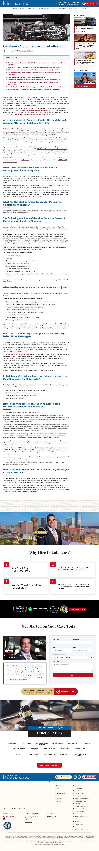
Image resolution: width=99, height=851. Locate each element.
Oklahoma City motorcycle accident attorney (31, 114)
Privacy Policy (50, 844)
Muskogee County (69, 837)
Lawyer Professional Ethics (81, 829)
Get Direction (28, 822)
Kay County (36, 837)
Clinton (61, 835)
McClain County (87, 836)
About (22, 9)
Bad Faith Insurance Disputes (82, 806)
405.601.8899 (62, 160)
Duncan (79, 835)
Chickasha (71, 835)
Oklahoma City (32, 835)
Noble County (76, 837)
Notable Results (44, 9)
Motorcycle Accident (26, 51)
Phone (54, 647)
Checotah (87, 835)
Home (15, 9)
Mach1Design (61, 844)
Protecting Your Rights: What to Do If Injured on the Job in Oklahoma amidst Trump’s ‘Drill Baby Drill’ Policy (85, 46)
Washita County (62, 838)
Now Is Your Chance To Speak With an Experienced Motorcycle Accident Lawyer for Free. (37, 87)
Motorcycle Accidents (80, 796)
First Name (56, 639)
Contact (83, 9)
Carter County (18, 837)
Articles (54, 9)
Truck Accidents (79, 793)
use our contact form (10, 162)
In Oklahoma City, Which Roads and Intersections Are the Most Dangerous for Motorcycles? (33, 83)
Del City (91, 835)
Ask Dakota (62, 9)
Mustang (51, 835)
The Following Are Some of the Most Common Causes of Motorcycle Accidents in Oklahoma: (34, 73)
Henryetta (14, 836)
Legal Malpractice (79, 826)
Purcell (39, 836)
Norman (27, 836)
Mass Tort (77, 803)
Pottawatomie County (44, 838)
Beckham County (11, 837)
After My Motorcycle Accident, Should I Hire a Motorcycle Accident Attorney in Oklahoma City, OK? (37, 64)
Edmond (6, 836)
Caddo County (74, 836)
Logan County (42, 837)
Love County (48, 837)
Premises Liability (79, 811)
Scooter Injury (78, 814)
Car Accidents (78, 791)
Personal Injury (78, 788)
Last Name (76, 639)
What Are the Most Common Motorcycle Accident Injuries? (27, 77)
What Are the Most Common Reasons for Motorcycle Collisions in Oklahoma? (33, 70)
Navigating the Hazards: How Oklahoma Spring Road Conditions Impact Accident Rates (85, 62)
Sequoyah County (52, 838)
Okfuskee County (82, 837)
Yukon (58, 835)
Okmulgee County (90, 837)
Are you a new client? (59, 654)
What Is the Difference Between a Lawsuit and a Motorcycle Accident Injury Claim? (34, 67)
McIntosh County (54, 837)
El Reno (55, 835)
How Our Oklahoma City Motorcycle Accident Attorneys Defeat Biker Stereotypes (34, 80)
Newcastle (76, 835)
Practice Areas (31, 9)
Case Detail (56, 661)
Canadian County (59, 836)
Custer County (25, 837)
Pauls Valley (35, 836)
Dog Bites (77, 821)
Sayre (46, 836)
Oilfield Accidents (79, 819)
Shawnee (54, 836)
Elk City (10, 836)
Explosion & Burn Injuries (81, 816)
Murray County (62, 837)
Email (75, 647)
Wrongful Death (79, 824)
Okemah (31, 836)
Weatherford (66, 835)
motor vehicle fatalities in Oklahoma (35, 110)
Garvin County (31, 837)
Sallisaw (43, 836)
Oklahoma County (67, 836)
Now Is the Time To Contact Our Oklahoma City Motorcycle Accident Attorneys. (34, 89)
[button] (4, 655)
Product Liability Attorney (81, 801)
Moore (23, 836)
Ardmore (83, 835)
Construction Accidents (81, 809)
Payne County (36, 838)
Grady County (80, 836)
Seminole (50, 836)
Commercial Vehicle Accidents (82, 798)
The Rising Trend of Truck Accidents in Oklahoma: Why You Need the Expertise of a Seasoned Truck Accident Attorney (85, 29)
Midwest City (19, 836)
